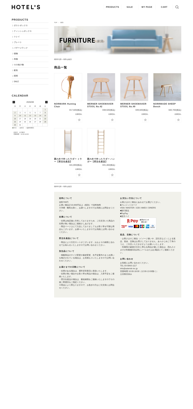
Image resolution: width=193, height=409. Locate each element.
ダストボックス (21, 25)
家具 (16, 70)
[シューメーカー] (101, 87)
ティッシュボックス (23, 31)
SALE (130, 7)
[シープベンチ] (167, 87)
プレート (18, 42)
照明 (16, 76)
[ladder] (101, 142)
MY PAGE (147, 7)
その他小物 (19, 65)
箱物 (16, 53)
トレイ (17, 36)
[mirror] (68, 142)
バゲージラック (21, 48)
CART (164, 7)
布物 (16, 59)
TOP (55, 22)
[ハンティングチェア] (68, 87)
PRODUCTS (112, 7)
